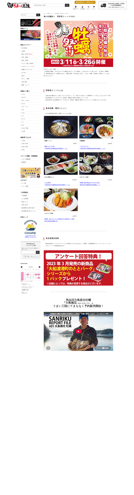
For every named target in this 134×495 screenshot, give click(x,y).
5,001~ (23, 149)
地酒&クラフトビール (27, 69)
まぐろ (23, 118)
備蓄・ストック (25, 85)
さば (23, 109)
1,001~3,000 (25, 143)
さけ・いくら (25, 106)
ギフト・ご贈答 (25, 78)
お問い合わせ (25, 204)
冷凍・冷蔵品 (25, 57)
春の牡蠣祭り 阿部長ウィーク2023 (59, 16)
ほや (23, 125)
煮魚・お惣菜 (25, 60)
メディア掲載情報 (26, 159)
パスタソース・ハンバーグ (28, 66)
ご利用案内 (24, 195)
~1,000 (23, 140)
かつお (23, 94)
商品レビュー (25, 201)
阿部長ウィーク (50, 13)
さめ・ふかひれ (25, 100)
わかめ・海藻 (25, 128)
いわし (23, 112)
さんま (23, 103)
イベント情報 (25, 186)
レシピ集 (24, 183)
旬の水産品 (24, 48)
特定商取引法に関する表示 (28, 207)
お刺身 (23, 51)
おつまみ (24, 72)
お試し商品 (24, 81)
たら (23, 115)
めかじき (24, 97)
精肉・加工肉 (27, 54)
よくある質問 (25, 198)
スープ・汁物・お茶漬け (28, 63)
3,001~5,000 (25, 146)
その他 (23, 131)
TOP (44, 13)
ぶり (23, 122)
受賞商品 (24, 162)
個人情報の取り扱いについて (29, 211)
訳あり (23, 75)
